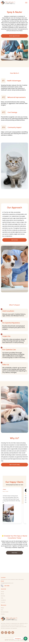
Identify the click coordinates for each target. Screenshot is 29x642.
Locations (3, 600)
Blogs (2, 607)
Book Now (14, 552)
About (2, 593)
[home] (8, 2)
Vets (2, 598)
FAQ (2, 610)
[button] (26, 2)
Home (2, 591)
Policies (3, 614)
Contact (3, 602)
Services (3, 596)
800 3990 (7, 586)
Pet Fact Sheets (4, 612)
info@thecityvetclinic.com (7, 583)
